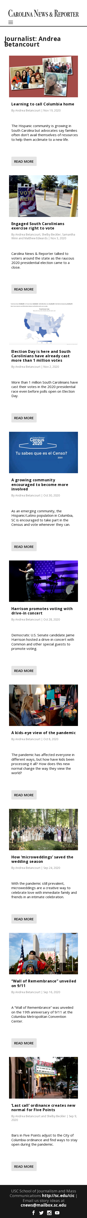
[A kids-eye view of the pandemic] (43, 705)
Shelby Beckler (51, 234)
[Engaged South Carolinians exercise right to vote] (43, 196)
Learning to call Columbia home (42, 104)
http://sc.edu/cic (58, 1195)
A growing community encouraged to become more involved (39, 484)
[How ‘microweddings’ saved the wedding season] (43, 829)
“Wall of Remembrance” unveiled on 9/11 (43, 983)
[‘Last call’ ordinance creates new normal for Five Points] (43, 1077)
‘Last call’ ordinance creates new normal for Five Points (43, 1107)
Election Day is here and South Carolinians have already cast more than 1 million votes (41, 356)
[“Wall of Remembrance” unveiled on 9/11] (43, 953)
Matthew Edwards (36, 238)
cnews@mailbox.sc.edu (43, 1205)
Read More (24, 161)
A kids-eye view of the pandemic (43, 732)
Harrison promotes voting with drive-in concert (42, 611)
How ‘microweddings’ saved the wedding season (42, 859)
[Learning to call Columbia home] (43, 76)
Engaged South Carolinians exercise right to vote (37, 226)
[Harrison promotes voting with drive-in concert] (43, 581)
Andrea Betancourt (27, 110)
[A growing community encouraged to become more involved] (43, 452)
